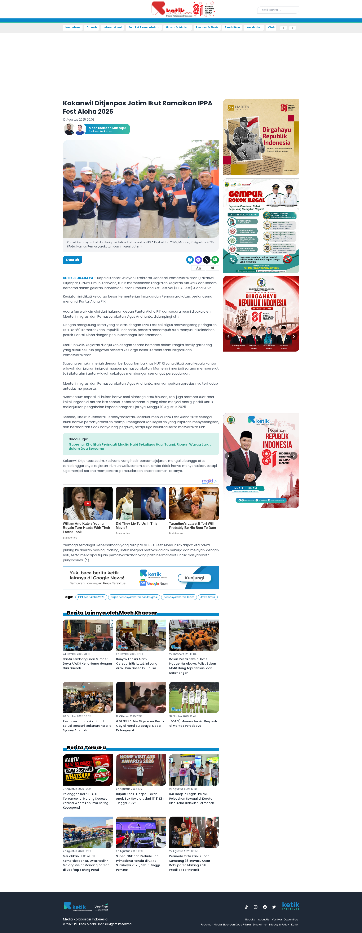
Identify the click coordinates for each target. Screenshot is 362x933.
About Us (263, 919)
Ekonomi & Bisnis (207, 27)
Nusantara (72, 27)
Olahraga (274, 27)
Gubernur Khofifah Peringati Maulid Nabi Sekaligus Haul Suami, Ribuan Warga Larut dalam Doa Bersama (140, 446)
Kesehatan (254, 27)
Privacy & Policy (279, 924)
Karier (294, 924)
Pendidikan (232, 27)
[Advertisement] (18, 93)
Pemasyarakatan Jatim (179, 597)
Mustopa (119, 128)
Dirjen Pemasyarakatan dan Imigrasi (134, 597)
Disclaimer (260, 924)
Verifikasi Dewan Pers (285, 919)
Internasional (112, 27)
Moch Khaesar (100, 128)
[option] (261, 137)
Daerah (92, 27)
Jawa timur (207, 597)
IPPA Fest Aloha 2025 (91, 597)
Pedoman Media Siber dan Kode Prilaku (226, 924)
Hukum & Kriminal (177, 27)
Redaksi (250, 919)
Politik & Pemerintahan (143, 27)
